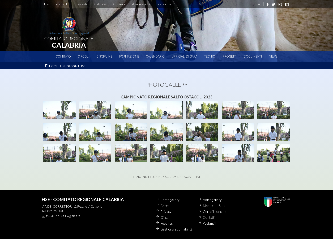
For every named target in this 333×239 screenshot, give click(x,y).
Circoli (83, 56)
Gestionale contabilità (176, 229)
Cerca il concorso (215, 211)
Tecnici (210, 56)
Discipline (104, 56)
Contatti (209, 217)
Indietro (148, 176)
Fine (197, 176)
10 (178, 176)
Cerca (164, 205)
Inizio (136, 176)
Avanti (189, 176)
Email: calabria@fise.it (63, 216)
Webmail (209, 223)
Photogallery (170, 200)
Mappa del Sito (214, 205)
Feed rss (166, 223)
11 (181, 176)
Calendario (155, 56)
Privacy (165, 211)
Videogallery (212, 200)
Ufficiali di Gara (184, 56)
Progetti (230, 56)
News (273, 56)
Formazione (129, 56)
